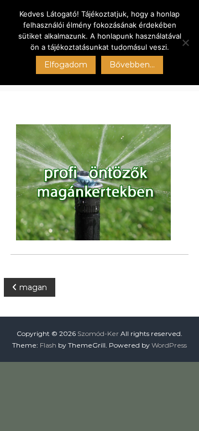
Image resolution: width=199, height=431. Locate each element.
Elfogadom (65, 65)
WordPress (169, 345)
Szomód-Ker (98, 333)
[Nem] (185, 42)
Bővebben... (132, 65)
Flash (48, 345)
